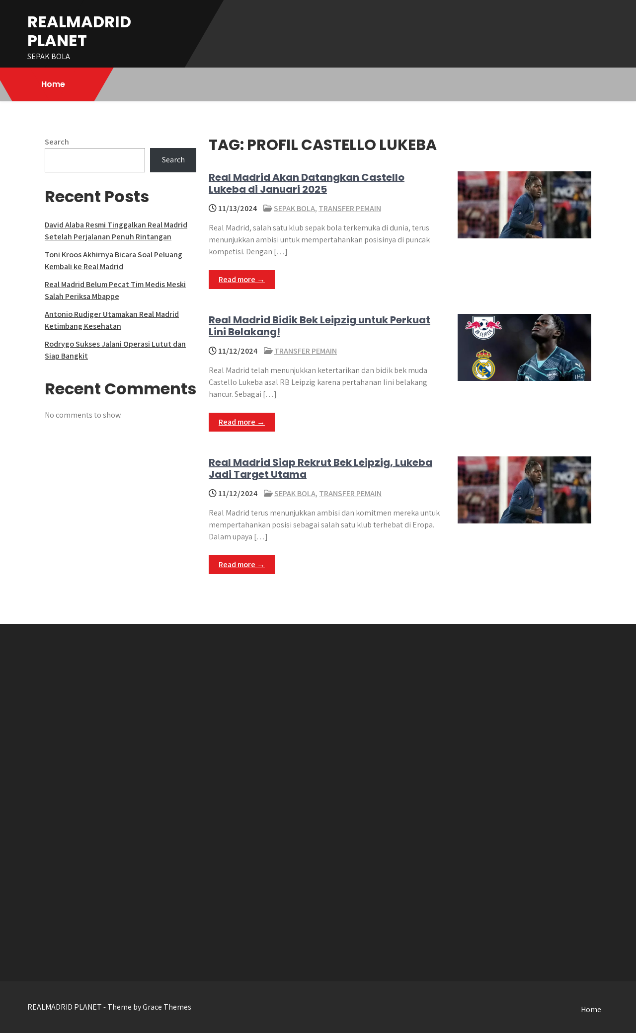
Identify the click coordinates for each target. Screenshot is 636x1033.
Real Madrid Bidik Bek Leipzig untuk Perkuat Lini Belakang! (319, 326)
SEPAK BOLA (294, 208)
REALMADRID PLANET (79, 31)
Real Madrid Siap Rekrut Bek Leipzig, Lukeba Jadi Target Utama (320, 468)
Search (57, 142)
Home (53, 84)
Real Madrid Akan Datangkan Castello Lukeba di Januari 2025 (306, 183)
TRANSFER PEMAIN (349, 208)
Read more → (242, 279)
